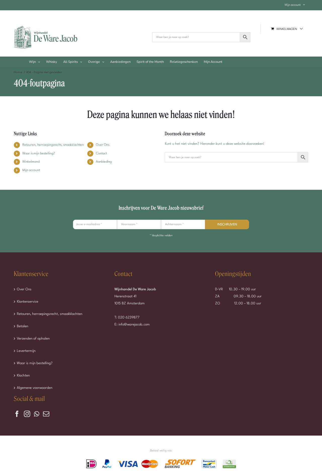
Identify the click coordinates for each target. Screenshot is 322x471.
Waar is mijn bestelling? (38, 153)
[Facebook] (17, 414)
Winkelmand (30, 161)
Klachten (23, 375)
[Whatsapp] (36, 414)
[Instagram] (27, 414)
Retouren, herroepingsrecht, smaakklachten (53, 145)
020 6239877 (129, 317)
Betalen (22, 326)
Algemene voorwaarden (34, 388)
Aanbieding (104, 161)
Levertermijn (26, 351)
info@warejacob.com (134, 324)
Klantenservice (27, 301)
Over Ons (102, 145)
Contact (101, 153)
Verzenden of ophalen (33, 338)
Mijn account (31, 170)
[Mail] (46, 414)
